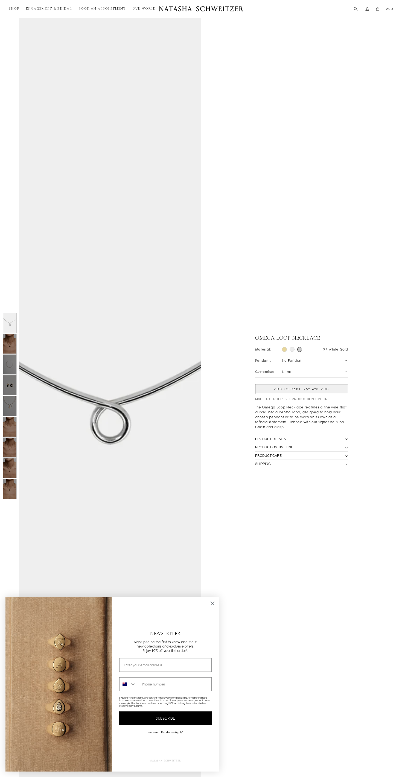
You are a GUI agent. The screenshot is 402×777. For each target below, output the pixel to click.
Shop (14, 8)
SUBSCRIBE (165, 718)
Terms (139, 706)
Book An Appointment (102, 8)
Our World (144, 8)
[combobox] (129, 684)
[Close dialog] (212, 603)
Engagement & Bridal (49, 8)
